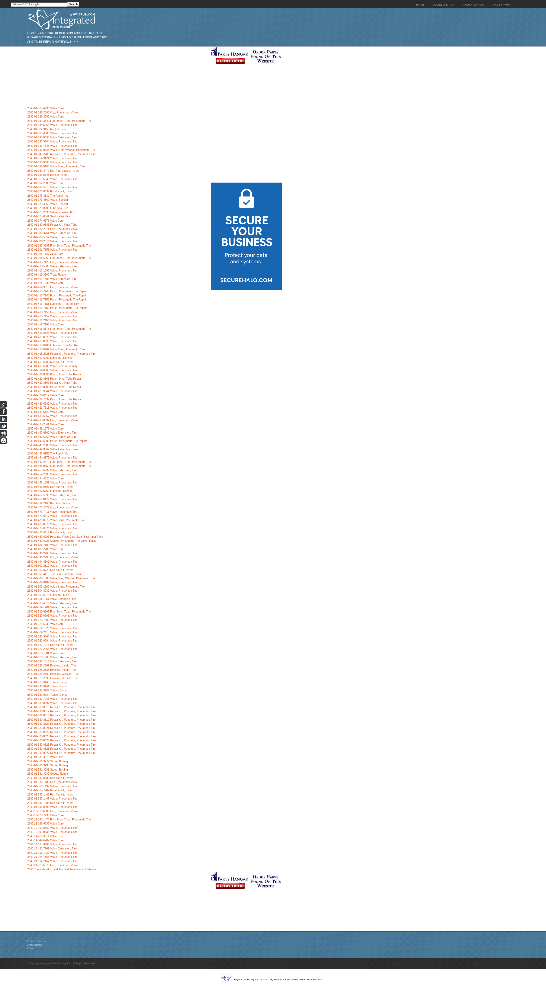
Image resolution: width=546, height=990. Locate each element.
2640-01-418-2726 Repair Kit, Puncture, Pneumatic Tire (61, 353)
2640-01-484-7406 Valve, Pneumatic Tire (52, 545)
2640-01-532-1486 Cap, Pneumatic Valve (52, 782)
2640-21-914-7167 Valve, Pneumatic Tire (52, 861)
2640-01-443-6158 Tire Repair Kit (47, 453)
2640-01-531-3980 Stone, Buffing (47, 765)
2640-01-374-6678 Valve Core (45, 220)
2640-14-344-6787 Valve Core (45, 840)
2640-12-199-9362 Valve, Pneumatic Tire (52, 827)
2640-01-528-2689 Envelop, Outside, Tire (52, 673)
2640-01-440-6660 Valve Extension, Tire (52, 432)
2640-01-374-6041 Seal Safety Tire (48, 216)
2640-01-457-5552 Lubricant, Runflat (49, 490)
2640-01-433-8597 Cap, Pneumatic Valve (52, 420)
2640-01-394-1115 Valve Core (45, 253)
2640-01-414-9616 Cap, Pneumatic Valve (52, 287)
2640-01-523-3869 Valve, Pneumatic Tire (52, 636)
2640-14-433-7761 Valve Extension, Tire (52, 848)
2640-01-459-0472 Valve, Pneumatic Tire (52, 499)
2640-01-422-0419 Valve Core (45, 395)
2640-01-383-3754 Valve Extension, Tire (52, 233)
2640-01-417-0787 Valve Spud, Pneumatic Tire (56, 349)
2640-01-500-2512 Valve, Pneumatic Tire (52, 565)
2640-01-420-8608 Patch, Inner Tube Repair (54, 387)
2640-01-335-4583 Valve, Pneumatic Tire (52, 133)
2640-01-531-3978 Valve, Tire (45, 757)
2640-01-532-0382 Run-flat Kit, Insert (50, 778)
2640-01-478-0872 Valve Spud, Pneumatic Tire (56, 520)
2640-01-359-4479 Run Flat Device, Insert (53, 170)
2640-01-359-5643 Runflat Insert (47, 174)
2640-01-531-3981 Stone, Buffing (47, 769)
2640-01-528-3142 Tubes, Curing (47, 690)
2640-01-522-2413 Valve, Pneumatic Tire (52, 632)
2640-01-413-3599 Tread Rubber (47, 274)
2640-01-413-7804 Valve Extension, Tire (52, 278)
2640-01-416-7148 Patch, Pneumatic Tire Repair (57, 295)
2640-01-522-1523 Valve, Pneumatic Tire (52, 628)
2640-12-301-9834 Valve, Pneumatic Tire (52, 831)
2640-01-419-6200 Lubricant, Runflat (49, 357)
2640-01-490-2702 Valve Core (45, 549)
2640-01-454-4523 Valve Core (45, 478)
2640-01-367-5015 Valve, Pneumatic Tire (52, 187)
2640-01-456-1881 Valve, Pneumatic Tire (52, 482)
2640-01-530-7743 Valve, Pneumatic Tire (52, 698)
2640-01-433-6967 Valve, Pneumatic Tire (52, 416)
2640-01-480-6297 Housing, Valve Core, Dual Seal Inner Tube (65, 536)
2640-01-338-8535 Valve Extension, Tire (52, 137)
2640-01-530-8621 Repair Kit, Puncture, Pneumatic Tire (61, 728)
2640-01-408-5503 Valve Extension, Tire (52, 266)
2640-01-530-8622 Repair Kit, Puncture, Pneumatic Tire (61, 732)
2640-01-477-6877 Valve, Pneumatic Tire (52, 515)
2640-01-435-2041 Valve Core (45, 424)
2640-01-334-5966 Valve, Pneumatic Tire (52, 124)
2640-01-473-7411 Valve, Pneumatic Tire (52, 511)
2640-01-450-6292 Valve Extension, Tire (52, 470)
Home (31, 33)
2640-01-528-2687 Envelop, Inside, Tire (51, 665)
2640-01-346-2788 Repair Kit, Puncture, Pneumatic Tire (61, 154)
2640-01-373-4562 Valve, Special (47, 199)
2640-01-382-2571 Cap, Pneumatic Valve (52, 229)
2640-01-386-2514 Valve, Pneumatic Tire (52, 241)
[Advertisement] (118, 76)
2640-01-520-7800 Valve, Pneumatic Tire (52, 619)
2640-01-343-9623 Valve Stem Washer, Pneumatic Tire (61, 149)
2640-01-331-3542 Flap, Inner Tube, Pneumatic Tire (59, 120)
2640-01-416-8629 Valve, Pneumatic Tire (52, 337)
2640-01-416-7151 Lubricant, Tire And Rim (53, 303)
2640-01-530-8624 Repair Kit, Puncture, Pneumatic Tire (61, 740)
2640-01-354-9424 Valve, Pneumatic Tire (52, 158)
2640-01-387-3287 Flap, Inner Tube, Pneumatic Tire (59, 245)
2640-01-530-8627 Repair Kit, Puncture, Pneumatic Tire (61, 753)
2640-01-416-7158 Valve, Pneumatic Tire (52, 320)
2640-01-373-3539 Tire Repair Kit (47, 195)
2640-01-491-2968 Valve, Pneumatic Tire (52, 553)
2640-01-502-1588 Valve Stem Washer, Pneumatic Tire (61, 578)
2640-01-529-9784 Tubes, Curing (47, 694)
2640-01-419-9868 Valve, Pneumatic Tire (52, 370)
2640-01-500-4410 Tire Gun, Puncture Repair (54, 574)
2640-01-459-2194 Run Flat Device (48, 503)
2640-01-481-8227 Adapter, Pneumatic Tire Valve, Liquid (61, 540)
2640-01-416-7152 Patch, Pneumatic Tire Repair (57, 307)
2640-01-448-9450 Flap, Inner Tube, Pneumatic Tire (59, 465)
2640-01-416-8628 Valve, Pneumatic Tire (52, 332)
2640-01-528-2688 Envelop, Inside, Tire (51, 669)
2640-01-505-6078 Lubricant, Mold (48, 595)
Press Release (35, 945)
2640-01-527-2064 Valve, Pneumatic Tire (52, 648)
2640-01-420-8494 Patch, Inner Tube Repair (54, 374)
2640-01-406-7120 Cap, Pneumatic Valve (52, 262)
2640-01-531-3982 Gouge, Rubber (48, 773)
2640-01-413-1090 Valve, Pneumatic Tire (52, 270)
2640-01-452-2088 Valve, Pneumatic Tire (52, 474)
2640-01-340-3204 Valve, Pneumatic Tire (52, 141)
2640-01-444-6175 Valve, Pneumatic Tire (52, 457)
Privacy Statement (36, 941)
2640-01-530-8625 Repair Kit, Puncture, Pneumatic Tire (61, 744)
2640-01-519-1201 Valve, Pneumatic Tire (52, 607)
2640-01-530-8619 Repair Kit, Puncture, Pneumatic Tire (61, 719)
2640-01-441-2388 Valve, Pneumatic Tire (52, 445)
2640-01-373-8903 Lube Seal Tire (47, 208)
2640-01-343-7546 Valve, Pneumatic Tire (52, 145)
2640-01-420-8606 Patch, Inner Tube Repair (54, 378)
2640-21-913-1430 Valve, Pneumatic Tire (52, 852)
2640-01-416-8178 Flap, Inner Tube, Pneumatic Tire (59, 328)
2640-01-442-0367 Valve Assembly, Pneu (52, 449)
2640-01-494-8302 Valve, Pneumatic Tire (52, 561)
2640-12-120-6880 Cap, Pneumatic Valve (52, 811)
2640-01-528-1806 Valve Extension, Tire (52, 657)
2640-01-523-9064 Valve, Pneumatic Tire (52, 640)
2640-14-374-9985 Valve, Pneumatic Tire (52, 844)
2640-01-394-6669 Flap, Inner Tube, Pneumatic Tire (59, 258)
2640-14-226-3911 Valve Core (45, 836)
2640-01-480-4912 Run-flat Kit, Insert (50, 532)
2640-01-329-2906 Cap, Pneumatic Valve (52, 112)
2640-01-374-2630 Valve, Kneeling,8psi (51, 212)
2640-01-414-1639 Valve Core (45, 283)
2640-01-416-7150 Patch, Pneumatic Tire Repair (57, 299)
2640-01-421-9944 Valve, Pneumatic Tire (52, 391)
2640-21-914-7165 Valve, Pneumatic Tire (52, 856)
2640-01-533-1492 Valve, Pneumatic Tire (52, 786)
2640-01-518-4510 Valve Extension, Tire (52, 603)
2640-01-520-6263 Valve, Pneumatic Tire (52, 615)
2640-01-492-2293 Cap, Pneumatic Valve (52, 557)
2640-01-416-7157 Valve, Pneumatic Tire (52, 316)
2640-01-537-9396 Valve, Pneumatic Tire (52, 807)
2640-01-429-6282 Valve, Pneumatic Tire (52, 403)
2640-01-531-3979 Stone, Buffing (47, 761)
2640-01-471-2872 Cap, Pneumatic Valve (52, 507)
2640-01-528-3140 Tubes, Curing (47, 682)
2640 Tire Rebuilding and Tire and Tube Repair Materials (62, 869)
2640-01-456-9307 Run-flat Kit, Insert (50, 486)
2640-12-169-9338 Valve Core (45, 823)
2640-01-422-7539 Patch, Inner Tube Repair (54, 399)
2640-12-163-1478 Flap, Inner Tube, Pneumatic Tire (59, 819)
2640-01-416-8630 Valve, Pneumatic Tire (52, 341)
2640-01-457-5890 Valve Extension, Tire (52, 495)
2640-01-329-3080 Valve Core (45, 116)
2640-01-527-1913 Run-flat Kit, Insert (50, 644)
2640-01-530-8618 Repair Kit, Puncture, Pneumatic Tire (61, 715)
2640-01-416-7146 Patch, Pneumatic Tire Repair (57, 291)
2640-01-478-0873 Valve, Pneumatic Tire (52, 524)
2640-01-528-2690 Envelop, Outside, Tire (52, 678)
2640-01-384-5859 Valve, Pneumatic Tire (52, 237)
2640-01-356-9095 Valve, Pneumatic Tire (52, 162)
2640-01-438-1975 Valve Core (45, 428)
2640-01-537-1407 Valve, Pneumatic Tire (52, 798)
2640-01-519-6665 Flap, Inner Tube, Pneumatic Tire (59, 611)
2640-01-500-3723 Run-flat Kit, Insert (50, 570)
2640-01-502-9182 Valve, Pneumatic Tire (52, 582)
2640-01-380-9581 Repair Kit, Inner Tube (52, 224)
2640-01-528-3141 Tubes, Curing (47, 686)
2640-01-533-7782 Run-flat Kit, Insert (50, 790)
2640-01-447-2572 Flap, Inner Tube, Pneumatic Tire (59, 461)
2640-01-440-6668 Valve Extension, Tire (52, 436)
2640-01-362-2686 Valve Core (45, 183)
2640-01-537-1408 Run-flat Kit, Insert (50, 802)
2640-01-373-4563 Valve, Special (47, 204)
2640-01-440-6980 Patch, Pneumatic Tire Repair (57, 441)
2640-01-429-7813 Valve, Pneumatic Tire (52, 407)
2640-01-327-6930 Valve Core (45, 108)
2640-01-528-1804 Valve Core (45, 653)
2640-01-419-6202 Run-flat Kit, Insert (50, 362)
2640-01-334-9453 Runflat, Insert (47, 129)
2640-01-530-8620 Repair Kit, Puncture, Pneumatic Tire (61, 723)
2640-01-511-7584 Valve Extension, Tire (51, 599)
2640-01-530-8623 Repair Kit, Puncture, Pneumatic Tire (61, 736)
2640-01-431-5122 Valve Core (45, 412)
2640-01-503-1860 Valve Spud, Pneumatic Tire (56, 586)
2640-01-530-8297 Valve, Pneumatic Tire (52, 703)
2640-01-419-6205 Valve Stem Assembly (52, 366)
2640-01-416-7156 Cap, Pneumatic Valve (52, 312)
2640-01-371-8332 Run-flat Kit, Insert (50, 191)
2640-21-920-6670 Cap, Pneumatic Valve (52, 865)
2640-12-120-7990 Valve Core (45, 815)
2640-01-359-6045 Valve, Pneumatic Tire (52, 179)
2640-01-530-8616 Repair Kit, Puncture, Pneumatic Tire (61, 707)
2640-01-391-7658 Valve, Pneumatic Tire (52, 249)
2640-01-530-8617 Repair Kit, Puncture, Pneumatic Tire (61, 711)
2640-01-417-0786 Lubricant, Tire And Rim (53, 345)
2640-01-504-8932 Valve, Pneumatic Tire (52, 590)
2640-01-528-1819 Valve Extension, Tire (52, 661)
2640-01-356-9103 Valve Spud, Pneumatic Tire (56, 166)
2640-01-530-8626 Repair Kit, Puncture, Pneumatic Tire (61, 748)
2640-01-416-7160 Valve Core (45, 324)
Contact (31, 948)
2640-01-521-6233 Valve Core (45, 624)
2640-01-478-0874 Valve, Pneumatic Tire (52, 528)
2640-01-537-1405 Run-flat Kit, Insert (50, 794)
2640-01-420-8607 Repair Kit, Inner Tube (52, 382)
